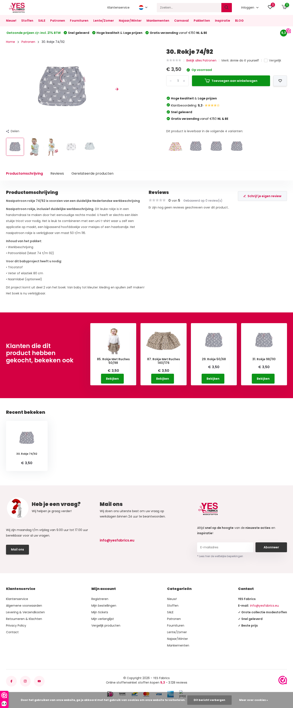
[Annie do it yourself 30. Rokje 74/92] (196, 146)
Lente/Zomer (103, 20)
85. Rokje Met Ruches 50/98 (113, 361)
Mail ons (17, 549)
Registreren (99, 599)
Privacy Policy (16, 625)
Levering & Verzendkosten (25, 612)
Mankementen (157, 20)
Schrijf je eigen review (264, 196)
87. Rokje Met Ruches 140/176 (163, 361)
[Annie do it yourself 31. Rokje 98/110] (216, 146)
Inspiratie (222, 20)
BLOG (239, 20)
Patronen (57, 20)
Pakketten (202, 20)
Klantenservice (118, 7)
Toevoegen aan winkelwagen (234, 81)
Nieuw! (11, 20)
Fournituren (79, 20)
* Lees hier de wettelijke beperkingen (220, 556)
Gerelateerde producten (92, 173)
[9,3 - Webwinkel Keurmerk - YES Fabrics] (282, 680)
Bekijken (112, 378)
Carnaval (181, 20)
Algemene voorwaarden (24, 605)
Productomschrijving (24, 173)
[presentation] (7, 89)
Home (10, 42)
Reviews (57, 173)
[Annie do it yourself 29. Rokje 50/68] (237, 146)
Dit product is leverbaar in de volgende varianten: (204, 131)
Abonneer (271, 547)
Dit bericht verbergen (209, 700)
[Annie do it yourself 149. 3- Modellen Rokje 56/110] (175, 146)
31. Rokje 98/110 (264, 359)
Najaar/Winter (130, 20)
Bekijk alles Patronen (201, 60)
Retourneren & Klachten (24, 619)
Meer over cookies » (253, 700)
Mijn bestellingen (103, 605)
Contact (12, 632)
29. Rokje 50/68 (214, 359)
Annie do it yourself (244, 60)
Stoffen (27, 20)
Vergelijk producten (105, 625)
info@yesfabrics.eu (117, 540)
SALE (41, 20)
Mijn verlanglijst (102, 619)
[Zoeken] (226, 7)
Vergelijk (275, 60)
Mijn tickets (99, 612)
